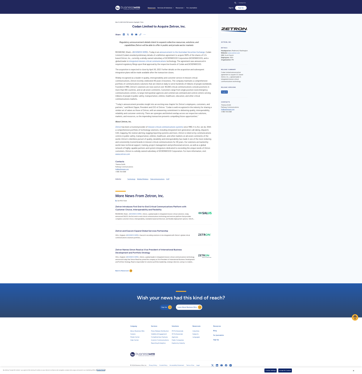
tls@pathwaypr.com (122, 169)
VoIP (167, 179)
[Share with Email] (136, 34)
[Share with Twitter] (127, 34)
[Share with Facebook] (132, 34)
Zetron (118, 127)
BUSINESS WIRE (140, 52)
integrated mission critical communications (147, 61)
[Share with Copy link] (140, 34)
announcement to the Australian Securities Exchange (182, 52)
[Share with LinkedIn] (123, 34)
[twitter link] (212, 365)
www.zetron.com (122, 154)
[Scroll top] (355, 317)
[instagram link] (230, 365)
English (224, 92)
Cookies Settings (270, 370)
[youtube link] (221, 365)
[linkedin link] (217, 365)
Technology (131, 179)
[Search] (235, 3)
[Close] (353, 371)
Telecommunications (157, 179)
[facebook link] (226, 365)
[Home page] (127, 8)
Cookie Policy (101, 370)
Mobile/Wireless (142, 179)
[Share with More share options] (144, 34)
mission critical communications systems (165, 127)
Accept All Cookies (285, 370)
